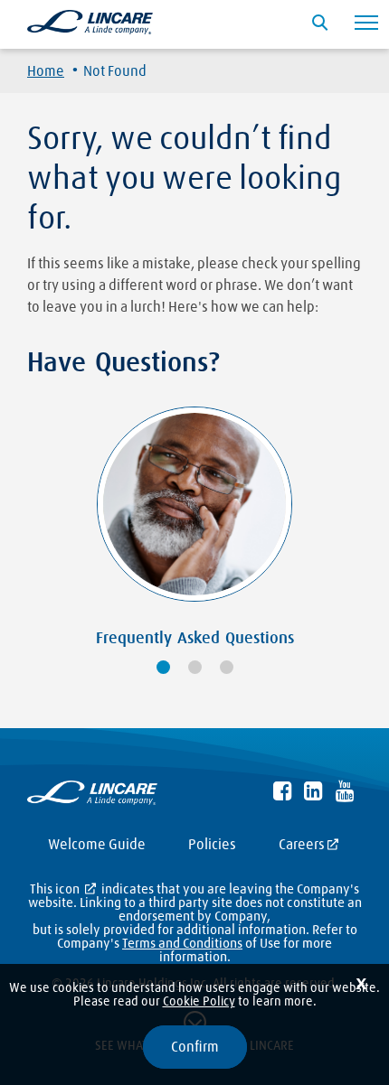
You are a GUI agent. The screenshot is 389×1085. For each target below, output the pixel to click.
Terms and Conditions (182, 943)
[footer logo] (92, 796)
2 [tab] (195, 667)
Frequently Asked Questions (195, 639)
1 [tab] (163, 667)
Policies (212, 844)
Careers (302, 844)
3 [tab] (226, 667)
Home (45, 71)
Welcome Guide (97, 844)
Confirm (195, 1047)
